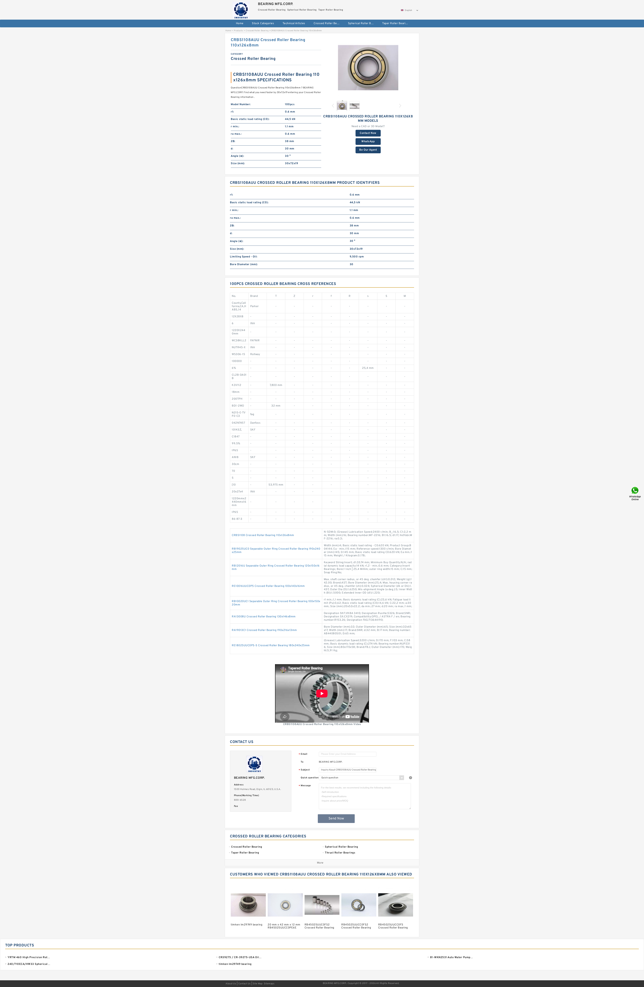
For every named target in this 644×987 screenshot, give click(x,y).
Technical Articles (294, 23)
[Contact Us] (635, 493)
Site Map (257, 983)
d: (232, 148)
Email (303, 754)
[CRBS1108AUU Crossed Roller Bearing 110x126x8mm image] (368, 67)
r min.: (235, 126)
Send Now (336, 818)
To (302, 762)
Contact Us (244, 983)
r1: (232, 112)
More (320, 863)
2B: (233, 141)
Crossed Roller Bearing (328, 23)
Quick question (309, 777)
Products (238, 30)
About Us (231, 983)
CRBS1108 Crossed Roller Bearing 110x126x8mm (263, 535)
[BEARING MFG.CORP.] (241, 9)
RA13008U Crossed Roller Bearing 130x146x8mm (264, 616)
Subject (304, 770)
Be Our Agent (368, 150)
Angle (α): (237, 156)
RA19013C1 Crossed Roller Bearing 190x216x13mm (264, 630)
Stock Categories (263, 23)
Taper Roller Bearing (395, 23)
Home (240, 23)
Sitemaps (269, 983)
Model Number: (241, 104)
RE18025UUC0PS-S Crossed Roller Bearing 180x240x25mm (271, 645)
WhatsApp (368, 141)
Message (305, 785)
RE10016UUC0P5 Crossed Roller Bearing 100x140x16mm (268, 586)
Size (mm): (238, 163)
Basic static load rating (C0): (250, 119)
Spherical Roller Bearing (363, 23)
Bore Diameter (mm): (244, 264)
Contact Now (368, 133)
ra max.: (236, 134)
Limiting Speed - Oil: (243, 256)
